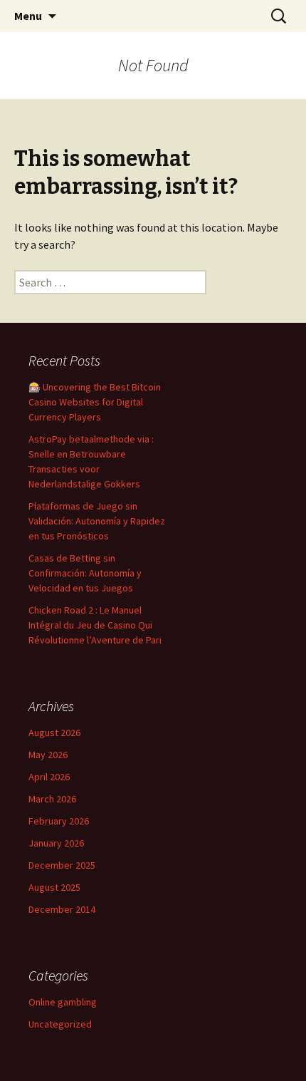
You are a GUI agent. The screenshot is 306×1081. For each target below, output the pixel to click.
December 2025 (61, 865)
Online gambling (62, 1001)
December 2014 (61, 909)
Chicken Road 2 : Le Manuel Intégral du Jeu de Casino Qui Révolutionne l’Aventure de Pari (95, 625)
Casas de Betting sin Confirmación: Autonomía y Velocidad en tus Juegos (85, 573)
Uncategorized (60, 1024)
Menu (28, 16)
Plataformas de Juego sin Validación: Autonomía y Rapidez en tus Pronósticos (96, 521)
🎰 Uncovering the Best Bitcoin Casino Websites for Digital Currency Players (94, 402)
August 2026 (54, 732)
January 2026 (56, 843)
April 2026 (49, 776)
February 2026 (58, 820)
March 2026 (52, 798)
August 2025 (54, 887)
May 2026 (48, 754)
